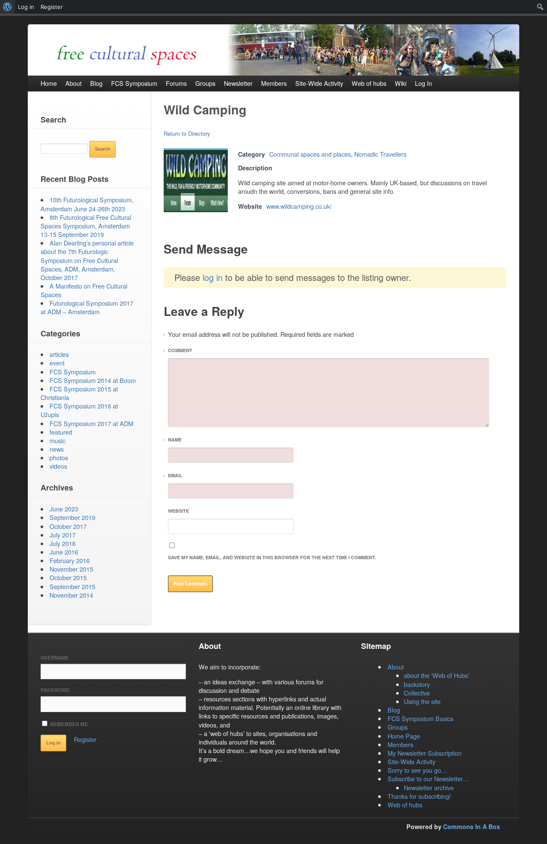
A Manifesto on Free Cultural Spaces (84, 290)
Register (85, 739)
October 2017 (68, 526)
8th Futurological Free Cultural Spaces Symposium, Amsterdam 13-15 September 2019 (86, 226)
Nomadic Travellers (380, 153)
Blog (394, 709)
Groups (398, 726)
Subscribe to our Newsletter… (428, 778)
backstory (417, 684)
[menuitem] (7, 7)
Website (178, 511)
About (396, 666)
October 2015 (68, 577)
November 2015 (71, 568)
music (57, 440)
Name (175, 440)
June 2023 (64, 508)
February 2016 (70, 560)
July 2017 (63, 534)
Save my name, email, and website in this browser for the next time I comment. (272, 557)
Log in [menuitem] (26, 6)
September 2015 (72, 586)
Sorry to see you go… (417, 769)
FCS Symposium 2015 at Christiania (79, 393)
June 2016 (64, 551)
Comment (180, 351)
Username (55, 657)
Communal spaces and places (310, 153)
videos (58, 465)
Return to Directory (187, 133)
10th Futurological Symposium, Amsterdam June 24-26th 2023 (87, 204)
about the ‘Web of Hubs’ (436, 675)
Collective (417, 692)
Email (175, 476)
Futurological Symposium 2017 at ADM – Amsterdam (87, 307)
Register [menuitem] (52, 6)
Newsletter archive (429, 787)
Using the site (422, 701)
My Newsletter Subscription (425, 752)
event (57, 362)
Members (400, 744)
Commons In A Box (471, 826)
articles (59, 354)
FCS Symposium (73, 371)
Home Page (404, 735)
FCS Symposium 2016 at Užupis (79, 410)
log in (213, 277)
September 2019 (72, 517)
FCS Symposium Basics (420, 718)
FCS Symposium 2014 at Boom (93, 380)
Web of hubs (405, 804)
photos (59, 457)
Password (55, 690)
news (57, 448)
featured (61, 431)
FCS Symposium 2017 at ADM (91, 423)
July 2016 (63, 543)
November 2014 (71, 594)
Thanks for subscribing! (419, 795)
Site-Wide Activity (411, 761)
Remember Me (68, 724)
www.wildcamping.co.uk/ (299, 206)
